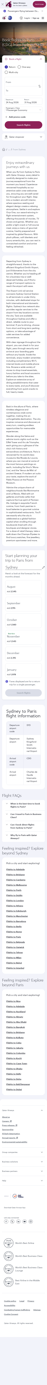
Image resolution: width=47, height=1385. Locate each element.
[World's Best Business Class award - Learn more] (8, 1256)
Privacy (31, 1301)
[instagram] (31, 1221)
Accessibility (9, 1305)
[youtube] (24, 1221)
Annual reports (8, 1138)
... (9, 149)
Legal (21, 1301)
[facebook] (6, 1221)
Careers (5, 1121)
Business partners (9, 1171)
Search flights (23, 693)
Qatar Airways (8, 1110)
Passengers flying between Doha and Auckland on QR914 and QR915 (23, 11)
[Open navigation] (43, 18)
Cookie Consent (11, 1314)
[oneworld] (10, 18)
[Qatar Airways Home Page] (4, 18)
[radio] (23, 587)
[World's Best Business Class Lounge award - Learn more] (8, 1269)
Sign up (36, 18)
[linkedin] (18, 1221)
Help (4, 1180)
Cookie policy (10, 1301)
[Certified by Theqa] (14, 1197)
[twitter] (12, 1221)
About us (6, 1117)
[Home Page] (3, 149)
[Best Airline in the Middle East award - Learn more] (8, 1282)
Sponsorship (7, 1129)
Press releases (8, 1125)
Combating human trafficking (17, 1310)
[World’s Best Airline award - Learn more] (8, 1243)
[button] (25, 805)
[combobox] (23, 567)
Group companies (9, 1152)
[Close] (2, 4)
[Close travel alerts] (42, 11)
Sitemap (37, 1310)
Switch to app (39, 4)
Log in (27, 18)
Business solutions (10, 1162)
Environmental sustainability (14, 1142)
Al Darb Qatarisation (11, 1134)
